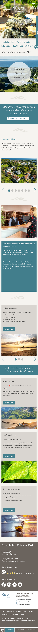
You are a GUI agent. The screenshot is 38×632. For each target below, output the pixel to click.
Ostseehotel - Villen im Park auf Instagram (9, 584)
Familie (4, 614)
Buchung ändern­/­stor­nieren (10, 620)
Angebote (20, 630)
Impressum (11, 618)
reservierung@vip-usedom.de (14, 561)
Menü (33, 6)
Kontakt (3, 618)
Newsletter (21, 612)
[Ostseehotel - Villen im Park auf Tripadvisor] (20, 584)
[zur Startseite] (19, 9)
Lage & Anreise (7, 612)
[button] (35, 74)
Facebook (19, 262)
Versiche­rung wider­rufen (27, 620)
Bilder (30, 612)
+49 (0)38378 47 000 (10, 558)
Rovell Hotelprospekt (18, 118)
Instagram (28, 262)
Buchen (10, 630)
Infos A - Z (14, 614)
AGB (27, 618)
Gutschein (32, 630)
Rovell (3, 594)
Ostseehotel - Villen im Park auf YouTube (14, 584)
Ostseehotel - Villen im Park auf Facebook (3, 584)
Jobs (22, 614)
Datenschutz (20, 618)
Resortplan (37, 31)
